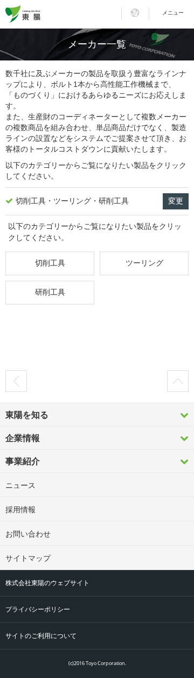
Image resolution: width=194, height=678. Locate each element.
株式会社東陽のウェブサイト (47, 583)
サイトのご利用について (41, 636)
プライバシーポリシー (37, 609)
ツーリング (144, 263)
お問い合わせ (28, 534)
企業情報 (22, 438)
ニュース (20, 485)
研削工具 (50, 292)
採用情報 (20, 509)
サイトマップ (28, 558)
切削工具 (50, 263)
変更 (175, 200)
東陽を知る (26, 414)
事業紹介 (22, 461)
